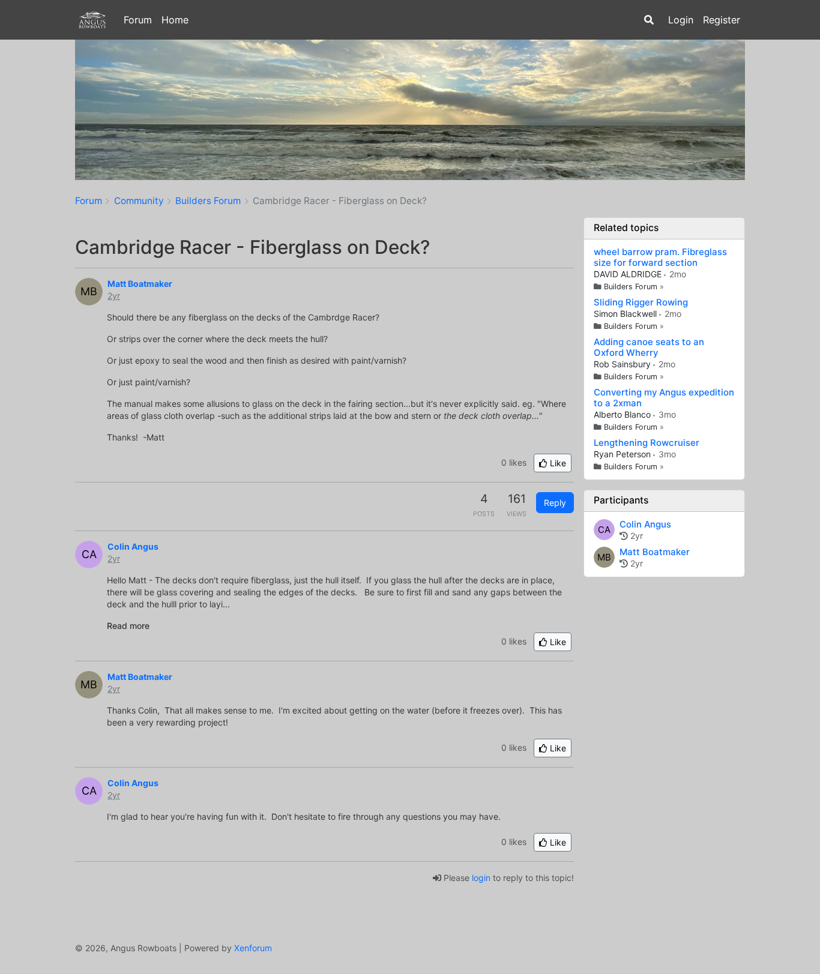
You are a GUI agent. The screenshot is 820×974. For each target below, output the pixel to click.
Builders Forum (632, 286)
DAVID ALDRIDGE (629, 274)
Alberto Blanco (623, 414)
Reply (555, 503)
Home (174, 20)
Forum (138, 20)
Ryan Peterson (623, 454)
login (481, 878)
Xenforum (253, 948)
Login (680, 20)
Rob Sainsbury (623, 364)
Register (721, 20)
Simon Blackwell (626, 313)
